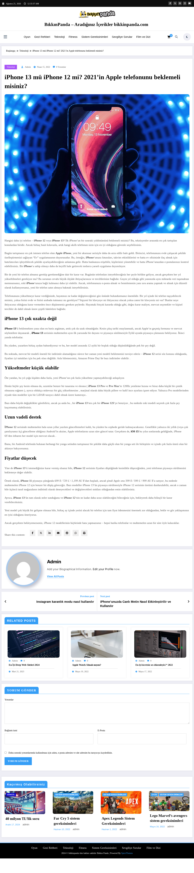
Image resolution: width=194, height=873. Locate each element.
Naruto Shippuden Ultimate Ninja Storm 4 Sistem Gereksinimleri (120, 819)
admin (28, 67)
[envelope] (58, 533)
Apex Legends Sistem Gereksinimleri (21, 821)
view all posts (55, 576)
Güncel (155, 795)
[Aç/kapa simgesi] (5, 37)
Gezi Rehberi (42, 36)
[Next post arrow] (188, 601)
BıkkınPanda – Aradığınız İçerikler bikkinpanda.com (96, 24)
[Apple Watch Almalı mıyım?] (97, 643)
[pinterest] (67, 533)
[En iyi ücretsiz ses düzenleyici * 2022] (160, 643)
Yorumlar (9, 699)
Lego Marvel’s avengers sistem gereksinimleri (72, 818)
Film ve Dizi (143, 36)
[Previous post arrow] (6, 601)
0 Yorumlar (61, 67)
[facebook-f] (170, 3)
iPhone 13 (10, 328)
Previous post (87, 596)
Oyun (27, 36)
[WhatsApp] (76, 533)
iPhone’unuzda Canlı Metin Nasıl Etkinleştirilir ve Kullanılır (135, 604)
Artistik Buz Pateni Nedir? (165, 859)
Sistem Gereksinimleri (94, 36)
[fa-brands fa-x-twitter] (175, 3)
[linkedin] (50, 533)
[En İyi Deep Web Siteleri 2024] (34, 643)
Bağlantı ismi (11, 730)
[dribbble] (180, 3)
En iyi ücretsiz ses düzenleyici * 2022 (154, 665)
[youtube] (189, 3)
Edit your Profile (103, 569)
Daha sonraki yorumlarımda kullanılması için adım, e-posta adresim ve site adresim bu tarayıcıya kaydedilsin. (60, 752)
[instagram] (185, 3)
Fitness (73, 36)
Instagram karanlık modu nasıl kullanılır (65, 601)
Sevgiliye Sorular (122, 36)
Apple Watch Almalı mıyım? (86, 665)
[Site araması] (176, 37)
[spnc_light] (187, 37)
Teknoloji (59, 36)
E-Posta (101, 730)
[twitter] (41, 533)
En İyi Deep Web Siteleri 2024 (24, 665)
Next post (105, 596)
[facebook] (32, 533)
